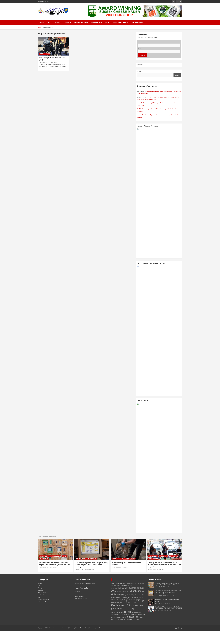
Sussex (42, 22)
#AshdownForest (118, 583)
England (134, 606)
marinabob (140, 115)
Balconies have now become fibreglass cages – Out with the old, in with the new (54, 564)
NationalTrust (136, 614)
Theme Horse (79, 628)
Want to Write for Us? (81, 598)
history (120, 608)
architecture (124, 601)
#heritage (121, 595)
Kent (49, 22)
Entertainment (137, 22)
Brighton (132, 601)
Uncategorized (44, 558)
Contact (77, 594)
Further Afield (44, 556)
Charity (42, 53)
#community (126, 585)
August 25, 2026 (152, 569)
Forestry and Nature (120, 22)
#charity (141, 583)
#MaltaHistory (115, 597)
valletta (131, 619)
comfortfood (116, 603)
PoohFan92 (140, 109)
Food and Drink (96, 22)
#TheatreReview (138, 597)
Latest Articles (155, 580)
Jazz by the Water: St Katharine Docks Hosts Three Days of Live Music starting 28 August (164, 565)
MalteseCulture (137, 612)
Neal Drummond (89, 569)
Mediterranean (127, 614)
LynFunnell (115, 612)
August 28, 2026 (43, 567)
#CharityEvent (115, 585)
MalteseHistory (116, 614)
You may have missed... (48, 537)
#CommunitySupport (119, 588)
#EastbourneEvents (122, 591)
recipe (124, 617)
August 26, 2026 (116, 567)
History (57, 22)
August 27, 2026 (80, 569)
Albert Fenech (53, 567)
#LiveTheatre (140, 594)
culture (133, 602)
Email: (139, 48)
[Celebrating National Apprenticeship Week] (53, 46)
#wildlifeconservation (134, 599)
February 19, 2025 (44, 62)
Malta (125, 611)
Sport (107, 22)
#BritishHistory (132, 583)
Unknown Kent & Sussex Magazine (58, 628)
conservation (126, 602)
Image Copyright (79, 596)
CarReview (140, 601)
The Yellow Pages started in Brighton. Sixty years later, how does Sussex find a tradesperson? (92, 565)
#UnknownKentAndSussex (119, 599)
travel (123, 619)
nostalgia (117, 617)
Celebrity (67, 22)
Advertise (77, 591)
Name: (140, 42)
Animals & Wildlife (117, 558)
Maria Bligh (125, 567)
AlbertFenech (115, 601)
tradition (116, 619)
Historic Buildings (81, 22)
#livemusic (131, 595)
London (136, 609)
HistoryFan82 (141, 103)
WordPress (100, 628)
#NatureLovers (126, 597)
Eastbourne (120, 605)
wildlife (138, 619)
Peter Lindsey (53, 62)
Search (139, 71)
